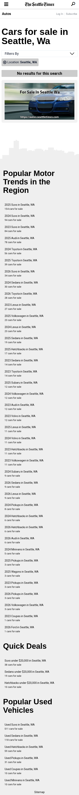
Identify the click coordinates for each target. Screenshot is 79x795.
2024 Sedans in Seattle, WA (21, 284)
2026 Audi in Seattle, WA (19, 540)
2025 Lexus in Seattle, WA (20, 429)
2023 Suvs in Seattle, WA (20, 229)
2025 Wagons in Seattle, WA (22, 573)
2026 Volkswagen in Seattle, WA (24, 607)
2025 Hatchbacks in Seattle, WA (24, 351)
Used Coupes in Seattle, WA (21, 771)
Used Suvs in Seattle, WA (20, 726)
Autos (6, 13)
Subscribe (71, 14)
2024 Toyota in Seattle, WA (21, 251)
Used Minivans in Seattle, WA (22, 782)
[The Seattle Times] (39, 4)
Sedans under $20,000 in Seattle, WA (27, 673)
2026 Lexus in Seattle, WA (20, 495)
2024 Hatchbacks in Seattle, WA (24, 518)
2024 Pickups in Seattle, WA (21, 507)
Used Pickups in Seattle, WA (21, 760)
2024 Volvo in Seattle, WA (20, 440)
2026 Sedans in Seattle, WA (21, 484)
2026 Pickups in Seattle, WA (21, 595)
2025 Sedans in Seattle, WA (21, 340)
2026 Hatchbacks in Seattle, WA (24, 529)
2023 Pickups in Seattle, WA (21, 584)
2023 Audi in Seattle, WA (19, 406)
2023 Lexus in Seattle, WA (20, 306)
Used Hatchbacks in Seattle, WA (24, 748)
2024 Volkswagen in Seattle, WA (24, 395)
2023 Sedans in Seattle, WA (21, 362)
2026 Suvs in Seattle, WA (20, 273)
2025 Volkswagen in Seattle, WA (24, 317)
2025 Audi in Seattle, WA (19, 240)
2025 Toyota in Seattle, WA (21, 262)
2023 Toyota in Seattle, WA (21, 373)
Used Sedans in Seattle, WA (21, 737)
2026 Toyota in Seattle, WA (21, 295)
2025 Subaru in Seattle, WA (21, 384)
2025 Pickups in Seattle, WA (21, 562)
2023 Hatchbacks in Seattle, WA (24, 451)
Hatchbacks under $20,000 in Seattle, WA (29, 684)
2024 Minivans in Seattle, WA (22, 551)
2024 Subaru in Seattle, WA (21, 473)
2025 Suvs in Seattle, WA (20, 206)
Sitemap (39, 792)
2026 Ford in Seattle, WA (19, 629)
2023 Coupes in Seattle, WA (21, 618)
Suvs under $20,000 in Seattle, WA (25, 662)
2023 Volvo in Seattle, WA (20, 418)
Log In (59, 14)
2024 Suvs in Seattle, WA (20, 217)
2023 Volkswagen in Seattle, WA (24, 462)
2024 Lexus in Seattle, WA (20, 329)
